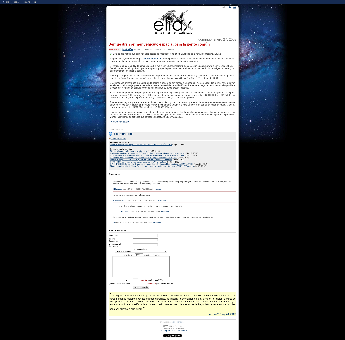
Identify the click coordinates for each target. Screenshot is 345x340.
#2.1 (119, 211)
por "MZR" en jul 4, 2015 (222, 314)
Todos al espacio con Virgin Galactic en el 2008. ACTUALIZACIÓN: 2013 (141, 145)
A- (230, 7)
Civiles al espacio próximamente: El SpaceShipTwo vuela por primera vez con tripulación (148, 153)
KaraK (117, 200)
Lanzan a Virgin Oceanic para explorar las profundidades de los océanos (141, 160)
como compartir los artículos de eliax (172, 330)
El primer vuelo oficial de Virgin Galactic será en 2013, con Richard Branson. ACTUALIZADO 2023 (152, 166)
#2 (114, 200)
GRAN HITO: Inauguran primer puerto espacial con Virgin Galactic (138, 162)
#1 (114, 189)
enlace (123, 200)
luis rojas (118, 189)
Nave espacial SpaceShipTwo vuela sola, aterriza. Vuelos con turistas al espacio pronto (147, 155)
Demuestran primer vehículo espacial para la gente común (159, 44)
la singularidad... (178, 322)
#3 (114, 223)
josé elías (127, 49)
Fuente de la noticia (119, 122)
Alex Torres (125, 211)
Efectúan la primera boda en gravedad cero (128, 151)
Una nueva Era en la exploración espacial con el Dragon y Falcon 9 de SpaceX (143, 157)
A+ (234, 7)
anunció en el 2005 (152, 59)
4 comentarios (122, 134)
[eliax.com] (172, 21)
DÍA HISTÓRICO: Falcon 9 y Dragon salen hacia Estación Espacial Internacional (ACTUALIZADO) (151, 164)
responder (158, 189)
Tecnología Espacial (118, 139)
